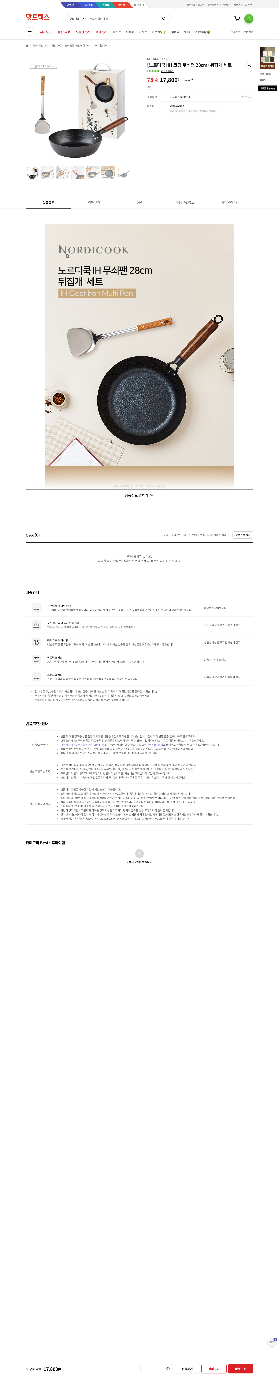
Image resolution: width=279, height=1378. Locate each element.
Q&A (139, 202)
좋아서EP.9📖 (180, 32)
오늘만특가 (83, 32)
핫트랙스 (74, 18)
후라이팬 (98, 45)
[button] (249, 65)
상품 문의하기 (243, 535)
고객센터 (249, 4)
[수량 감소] (145, 1369)
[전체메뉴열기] (30, 31)
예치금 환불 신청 (267, 88)
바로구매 (240, 1368)
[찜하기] (168, 1369)
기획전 (263, 80)
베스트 (117, 32)
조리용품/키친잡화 (75, 45)
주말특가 (101, 32)
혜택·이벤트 (265, 73)
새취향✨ (46, 32)
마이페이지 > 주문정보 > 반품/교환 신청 (82, 745)
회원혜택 (212, 4)
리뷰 (94, 202)
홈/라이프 (37, 45)
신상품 (130, 32)
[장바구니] (237, 18)
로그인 (201, 4)
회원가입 (191, 4)
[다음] (131, 111)
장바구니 (214, 1368)
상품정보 (48, 202)
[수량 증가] (155, 1369)
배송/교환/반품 (185, 202)
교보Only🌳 (202, 32)
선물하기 (187, 1368)
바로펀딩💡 (159, 32)
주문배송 (226, 4)
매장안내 (238, 4)
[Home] (27, 45)
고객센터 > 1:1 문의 (152, 745)
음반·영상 (64, 32)
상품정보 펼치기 (136, 495)
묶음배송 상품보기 (208, 111)
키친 (53, 45)
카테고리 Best (230, 202)
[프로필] (248, 18)
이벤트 (143, 32)
